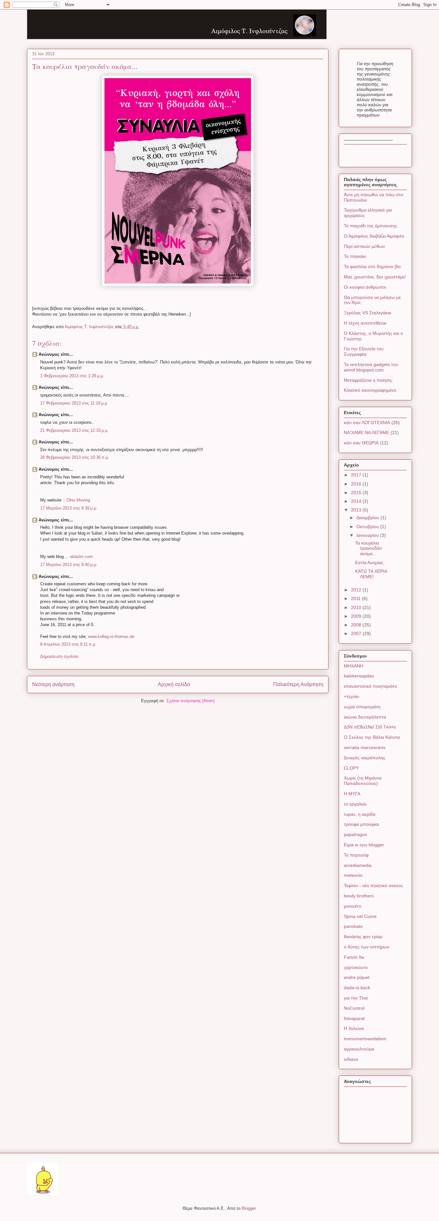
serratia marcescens (364, 747)
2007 (357, 633)
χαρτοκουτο (356, 967)
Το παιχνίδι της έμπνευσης (370, 225)
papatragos (355, 834)
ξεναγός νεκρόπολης (364, 757)
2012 (357, 589)
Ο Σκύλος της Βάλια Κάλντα (372, 737)
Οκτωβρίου (368, 526)
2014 (357, 501)
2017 (357, 474)
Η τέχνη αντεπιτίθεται (365, 323)
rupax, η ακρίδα (359, 814)
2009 (357, 616)
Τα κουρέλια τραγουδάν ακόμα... (368, 548)
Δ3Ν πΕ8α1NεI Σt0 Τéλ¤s (370, 726)
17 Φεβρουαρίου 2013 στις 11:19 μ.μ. (74, 403)
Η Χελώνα (354, 1028)
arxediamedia (358, 865)
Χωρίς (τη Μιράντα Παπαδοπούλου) (362, 780)
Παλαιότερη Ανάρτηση (298, 684)
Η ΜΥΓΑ (352, 793)
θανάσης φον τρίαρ (363, 936)
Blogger (248, 1208)
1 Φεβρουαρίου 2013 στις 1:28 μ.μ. (72, 375)
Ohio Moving (78, 500)
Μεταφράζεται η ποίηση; (368, 380)
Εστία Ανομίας (369, 562)
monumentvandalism (365, 1038)
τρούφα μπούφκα (361, 824)
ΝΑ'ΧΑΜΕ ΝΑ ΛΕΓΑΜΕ (366, 432)
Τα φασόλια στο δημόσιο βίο (372, 266)
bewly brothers (359, 895)
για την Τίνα (356, 997)
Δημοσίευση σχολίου (59, 656)
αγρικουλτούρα (359, 1048)
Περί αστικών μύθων (364, 246)
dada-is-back (357, 987)
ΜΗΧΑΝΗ (353, 665)
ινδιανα (351, 1059)
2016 (357, 483)
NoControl (354, 1008)
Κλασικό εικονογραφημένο (370, 390)
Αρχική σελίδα (174, 684)
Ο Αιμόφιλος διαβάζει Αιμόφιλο (374, 236)
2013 (357, 509)
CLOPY (351, 768)
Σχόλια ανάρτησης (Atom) (190, 700)
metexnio (353, 875)
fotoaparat (354, 1018)
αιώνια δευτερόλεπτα (365, 717)
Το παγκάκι (355, 256)
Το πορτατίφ (356, 855)
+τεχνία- (352, 696)
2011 (356, 598)
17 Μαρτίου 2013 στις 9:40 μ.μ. (68, 564)
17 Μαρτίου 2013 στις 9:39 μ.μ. (68, 508)
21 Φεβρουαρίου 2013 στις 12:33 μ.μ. (74, 430)
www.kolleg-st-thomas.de (111, 636)
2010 (357, 607)
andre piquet (357, 977)
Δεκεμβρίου (368, 517)
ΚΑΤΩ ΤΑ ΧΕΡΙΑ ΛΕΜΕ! (371, 574)
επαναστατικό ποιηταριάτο (370, 686)
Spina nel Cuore (360, 916)
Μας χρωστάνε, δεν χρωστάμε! (375, 276)
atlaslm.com (81, 556)
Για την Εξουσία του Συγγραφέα (364, 351)
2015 (357, 492)
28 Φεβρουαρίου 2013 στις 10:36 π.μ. (74, 457)
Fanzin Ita (354, 957)
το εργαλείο (355, 804)
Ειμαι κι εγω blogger (364, 844)
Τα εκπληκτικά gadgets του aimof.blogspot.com (371, 367)
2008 (357, 624)
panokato (353, 926)
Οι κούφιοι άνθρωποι (365, 287)
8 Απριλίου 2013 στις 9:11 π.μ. (68, 644)
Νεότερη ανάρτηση (53, 684)
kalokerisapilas (359, 675)
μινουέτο (352, 906)
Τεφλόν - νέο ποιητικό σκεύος (373, 885)
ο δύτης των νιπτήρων (366, 946)
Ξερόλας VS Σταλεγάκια (367, 312)
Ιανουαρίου (368, 535)
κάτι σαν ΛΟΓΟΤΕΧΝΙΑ (367, 422)
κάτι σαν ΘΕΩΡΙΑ (361, 442)
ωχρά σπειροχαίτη (362, 706)
